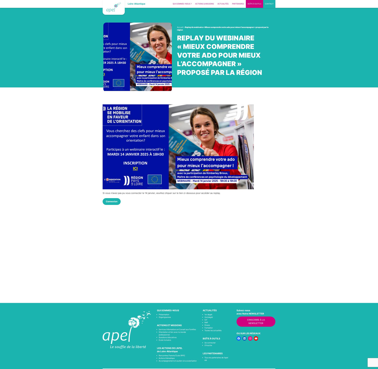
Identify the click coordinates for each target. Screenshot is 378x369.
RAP (206, 322)
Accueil (180, 27)
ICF (206, 320)
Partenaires (238, 4)
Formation (209, 328)
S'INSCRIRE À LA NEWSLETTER (256, 321)
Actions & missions (204, 4)
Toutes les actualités (213, 330)
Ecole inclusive (165, 340)
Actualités (223, 4)
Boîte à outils (254, 4)
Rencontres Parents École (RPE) (172, 355)
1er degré (208, 314)
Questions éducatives (168, 337)
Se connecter (210, 343)
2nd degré (209, 317)
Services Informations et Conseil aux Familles (177, 329)
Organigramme (165, 317)
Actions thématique (167, 358)
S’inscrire (208, 345)
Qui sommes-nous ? (182, 4)
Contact (269, 4)
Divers (207, 325)
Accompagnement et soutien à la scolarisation (178, 361)
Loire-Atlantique (136, 3)
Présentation (164, 314)
